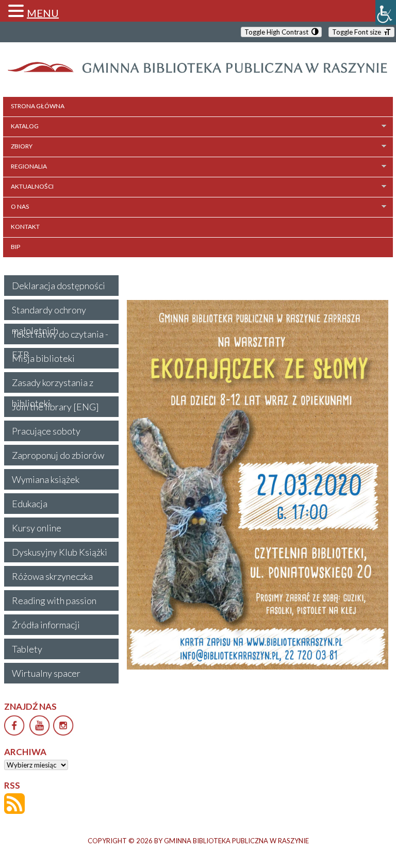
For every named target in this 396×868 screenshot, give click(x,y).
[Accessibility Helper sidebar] (385, 12)
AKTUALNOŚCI (32, 186)
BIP (15, 247)
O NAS (20, 206)
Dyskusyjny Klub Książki (59, 552)
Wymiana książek (45, 479)
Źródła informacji (46, 624)
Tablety (27, 649)
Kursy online (36, 527)
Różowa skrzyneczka (52, 576)
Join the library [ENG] (55, 406)
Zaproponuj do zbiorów (58, 455)
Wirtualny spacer (46, 673)
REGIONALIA (29, 166)
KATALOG (25, 126)
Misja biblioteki (43, 358)
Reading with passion (54, 600)
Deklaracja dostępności (58, 285)
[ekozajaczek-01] (257, 485)
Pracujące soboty (46, 431)
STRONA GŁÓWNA (37, 106)
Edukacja (29, 503)
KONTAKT (25, 226)
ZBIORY (21, 146)
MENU (43, 13)
